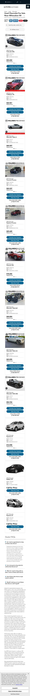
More (14, 63)
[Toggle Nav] (28, 7)
